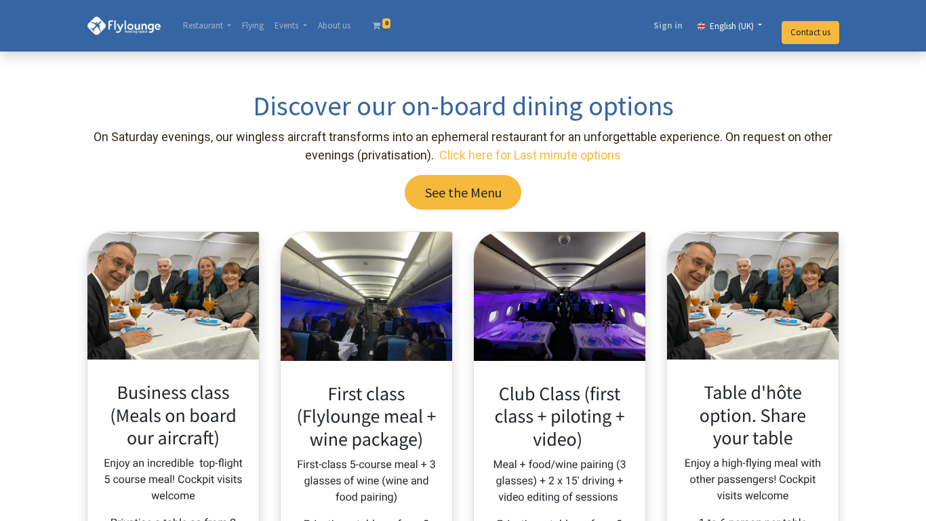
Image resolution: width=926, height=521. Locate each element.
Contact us (810, 32)
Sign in (668, 25)
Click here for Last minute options (530, 155)
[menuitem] (253, 26)
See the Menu (463, 192)
